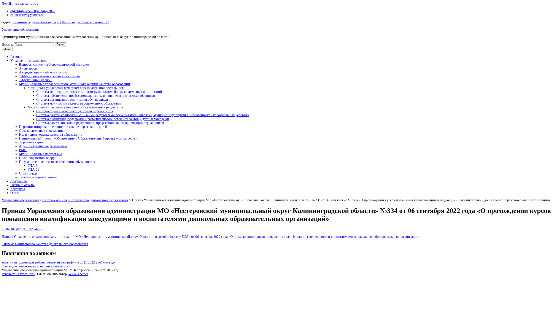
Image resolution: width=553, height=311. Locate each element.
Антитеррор (28, 68)
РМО (23, 150)
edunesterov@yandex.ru (27, 15)
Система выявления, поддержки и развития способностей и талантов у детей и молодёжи (102, 119)
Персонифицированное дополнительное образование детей (63, 127)
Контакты (17, 189)
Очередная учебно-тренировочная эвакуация (35, 266)
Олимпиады (28, 173)
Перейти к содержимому (20, 3)
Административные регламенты (43, 146)
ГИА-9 (33, 165)
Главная (16, 57)
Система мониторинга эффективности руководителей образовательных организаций (99, 92)
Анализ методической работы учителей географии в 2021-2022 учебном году (59, 262)
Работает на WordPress (18, 274)
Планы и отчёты (22, 185)
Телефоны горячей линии (38, 177)
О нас (14, 193)
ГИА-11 (33, 169)
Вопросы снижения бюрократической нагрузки (54, 64)
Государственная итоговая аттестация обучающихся (57, 161)
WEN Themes (78, 274)
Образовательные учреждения (41, 130)
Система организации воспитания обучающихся (72, 99)
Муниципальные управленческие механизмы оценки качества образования (74, 84)
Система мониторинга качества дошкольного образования (79, 103)
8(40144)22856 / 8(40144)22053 (32, 11)
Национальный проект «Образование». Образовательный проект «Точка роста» (78, 138)
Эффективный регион (35, 80)
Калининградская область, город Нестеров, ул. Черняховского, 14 (61, 22)
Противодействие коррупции (40, 158)
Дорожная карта (31, 142)
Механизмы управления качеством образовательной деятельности (76, 88)
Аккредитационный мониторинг (43, 72)
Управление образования (20, 29)
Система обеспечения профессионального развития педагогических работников (95, 95)
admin (38, 229)
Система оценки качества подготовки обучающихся (74, 111)
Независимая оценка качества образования (50, 134)
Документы (18, 181)
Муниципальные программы (40, 154)
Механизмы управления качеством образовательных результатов (75, 107)
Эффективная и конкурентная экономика (49, 76)
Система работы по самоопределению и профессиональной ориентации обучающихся (100, 123)
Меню (7, 49)
